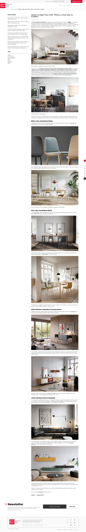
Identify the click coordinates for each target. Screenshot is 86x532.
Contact (51, 1)
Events (77, 5)
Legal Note (59, 529)
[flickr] (75, 522)
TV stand (71, 442)
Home (12, 9)
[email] (85, 176)
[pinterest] (85, 168)
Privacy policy (64, 529)
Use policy (75, 529)
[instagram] (71, 520)
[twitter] (85, 171)
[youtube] (71, 525)
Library (81, 5)
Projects (68, 5)
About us (47, 1)
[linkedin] (85, 166)
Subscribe (72, 506)
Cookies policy (70, 529)
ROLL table (36, 212)
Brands (60, 5)
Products (64, 5)
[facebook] (85, 163)
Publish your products (77, 1)
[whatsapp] (85, 173)
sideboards (73, 311)
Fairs (74, 5)
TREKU (69, 22)
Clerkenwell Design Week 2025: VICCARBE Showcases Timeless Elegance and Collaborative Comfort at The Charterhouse (18, 38)
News (72, 5)
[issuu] (71, 522)
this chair (72, 123)
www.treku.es (41, 491)
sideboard (33, 444)
